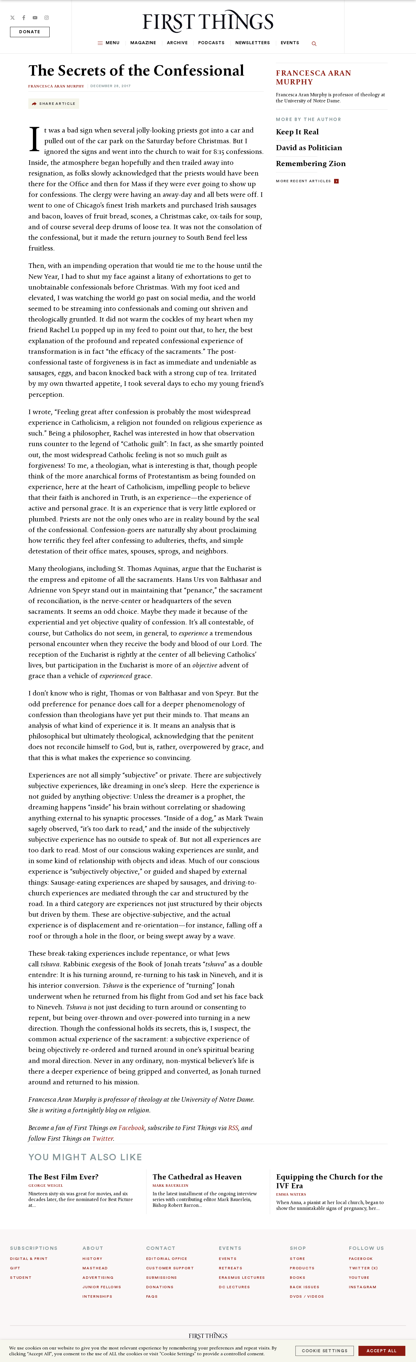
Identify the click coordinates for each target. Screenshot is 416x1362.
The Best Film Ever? (63, 1177)
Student (21, 1277)
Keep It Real (297, 132)
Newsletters (252, 43)
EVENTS (230, 1248)
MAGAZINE (143, 43)
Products (302, 1268)
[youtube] (35, 17)
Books (298, 1277)
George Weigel (45, 1185)
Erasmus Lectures (242, 1277)
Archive (177, 43)
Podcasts (211, 43)
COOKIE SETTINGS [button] (324, 1351)
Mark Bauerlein (171, 1185)
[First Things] (208, 21)
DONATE (30, 32)
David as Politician (309, 147)
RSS (233, 1127)
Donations (160, 1287)
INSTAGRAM (363, 1287)
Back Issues (304, 1287)
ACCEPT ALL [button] (382, 1351)
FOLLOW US (366, 1248)
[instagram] (46, 17)
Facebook (131, 1127)
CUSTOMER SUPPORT (170, 1268)
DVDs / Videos (307, 1296)
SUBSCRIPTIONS (34, 1248)
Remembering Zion (311, 163)
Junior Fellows (102, 1287)
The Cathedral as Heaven (197, 1177)
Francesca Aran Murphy (56, 86)
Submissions (161, 1277)
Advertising (98, 1277)
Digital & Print (29, 1259)
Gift (15, 1268)
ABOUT (93, 1248)
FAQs (152, 1296)
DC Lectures (234, 1287)
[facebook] (24, 17)
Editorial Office (167, 1259)
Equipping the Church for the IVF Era (329, 1181)
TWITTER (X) (363, 1268)
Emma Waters (291, 1194)
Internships (97, 1296)
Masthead (95, 1268)
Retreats (231, 1268)
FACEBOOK (361, 1259)
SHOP (298, 1248)
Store (297, 1259)
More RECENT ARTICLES (303, 181)
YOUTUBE (359, 1277)
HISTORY (92, 1259)
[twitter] (12, 17)
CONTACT (161, 1248)
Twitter (102, 1138)
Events (290, 43)
